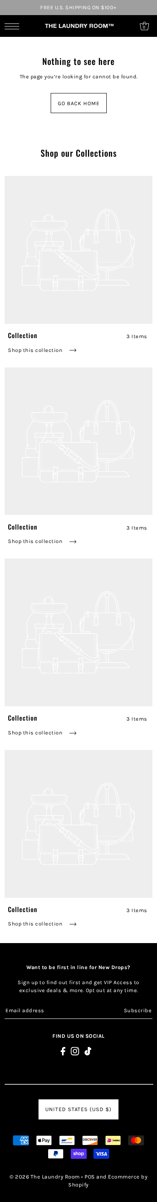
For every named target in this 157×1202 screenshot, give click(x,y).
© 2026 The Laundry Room (45, 1177)
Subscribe (138, 1010)
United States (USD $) (78, 1109)
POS (90, 1177)
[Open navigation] (14, 26)
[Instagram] (75, 1051)
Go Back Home (79, 103)
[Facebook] (63, 1051)
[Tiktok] (88, 1051)
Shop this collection (36, 350)
